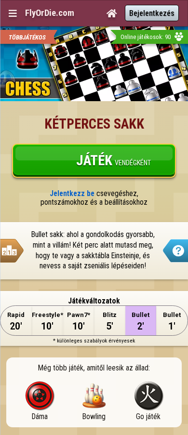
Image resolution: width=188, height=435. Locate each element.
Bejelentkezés (152, 13)
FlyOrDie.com (49, 13)
